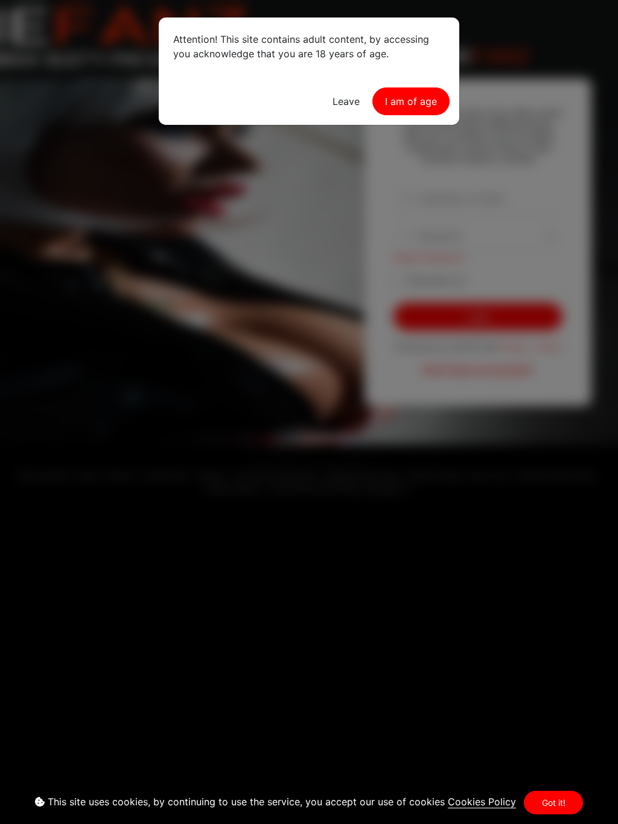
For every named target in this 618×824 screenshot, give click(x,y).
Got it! (553, 802)
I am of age (411, 101)
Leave (346, 101)
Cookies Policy (482, 802)
